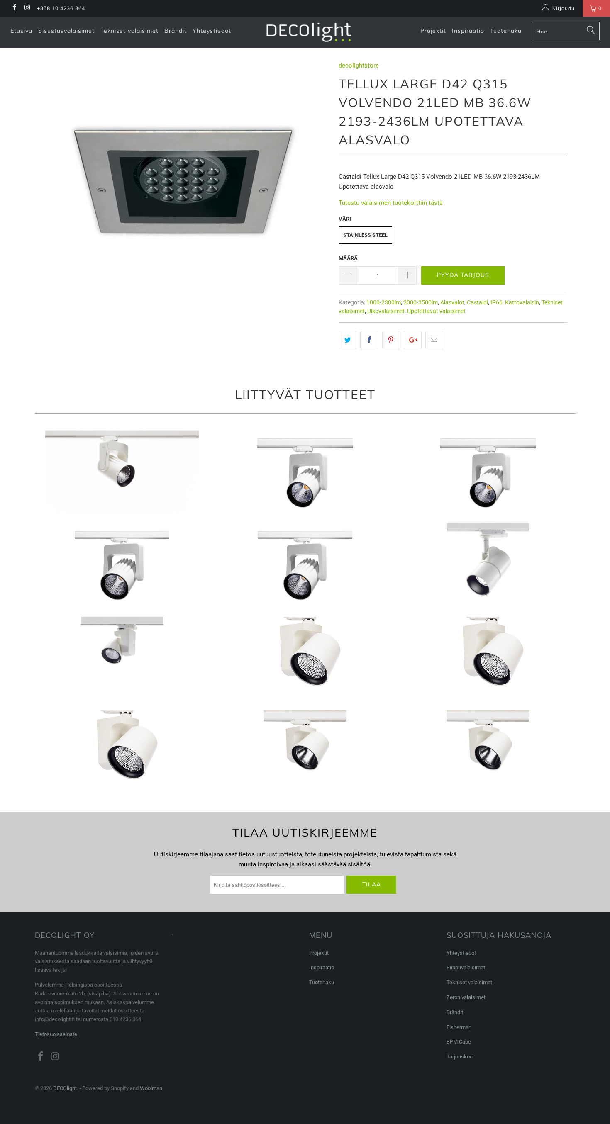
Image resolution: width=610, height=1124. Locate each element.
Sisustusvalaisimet (66, 30)
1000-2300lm (383, 302)
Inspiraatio (468, 30)
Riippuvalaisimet (466, 967)
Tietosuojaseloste (56, 1034)
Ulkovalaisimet (386, 311)
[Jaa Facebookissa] (369, 340)
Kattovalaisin (522, 302)
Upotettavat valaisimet (436, 311)
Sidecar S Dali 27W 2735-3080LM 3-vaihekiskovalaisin (122, 751)
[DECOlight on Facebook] (13, 8)
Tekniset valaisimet (129, 30)
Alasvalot (452, 302)
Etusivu (21, 30)
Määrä (348, 258)
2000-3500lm (420, 302)
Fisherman (459, 1027)
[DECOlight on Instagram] (26, 8)
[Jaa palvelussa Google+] (413, 340)
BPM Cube (459, 1042)
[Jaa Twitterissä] (347, 340)
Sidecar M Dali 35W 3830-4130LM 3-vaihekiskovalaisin (487, 751)
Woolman (151, 1088)
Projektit (433, 30)
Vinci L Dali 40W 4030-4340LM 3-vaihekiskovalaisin (305, 564)
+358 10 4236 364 (61, 8)
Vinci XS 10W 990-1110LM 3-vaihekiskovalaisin (122, 471)
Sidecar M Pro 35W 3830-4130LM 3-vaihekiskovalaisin (305, 751)
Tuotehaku (506, 30)
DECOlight (65, 1088)
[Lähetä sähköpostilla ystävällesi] (434, 340)
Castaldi (477, 302)
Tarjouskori (460, 1056)
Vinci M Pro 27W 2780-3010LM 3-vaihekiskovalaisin (487, 471)
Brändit (175, 30)
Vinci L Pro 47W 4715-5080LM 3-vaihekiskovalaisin (122, 564)
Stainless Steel (365, 235)
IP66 (496, 302)
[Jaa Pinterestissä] (391, 340)
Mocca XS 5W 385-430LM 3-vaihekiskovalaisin (487, 564)
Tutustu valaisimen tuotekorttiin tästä (391, 203)
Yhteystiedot (212, 30)
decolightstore (359, 65)
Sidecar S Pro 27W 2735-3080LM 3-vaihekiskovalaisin (487, 658)
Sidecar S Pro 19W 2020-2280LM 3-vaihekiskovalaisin (305, 658)
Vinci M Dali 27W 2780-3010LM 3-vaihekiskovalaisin (305, 471)
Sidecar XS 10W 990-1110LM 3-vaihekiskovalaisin (122, 658)
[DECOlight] (309, 32)
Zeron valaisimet (466, 997)
